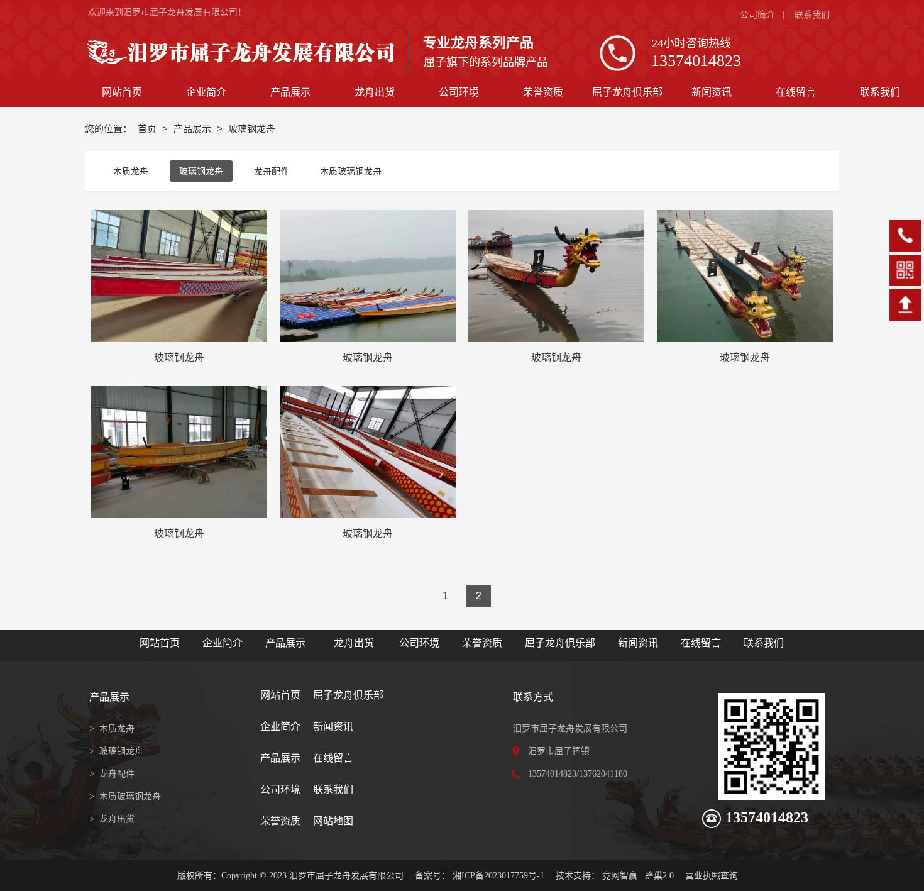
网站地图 (333, 821)
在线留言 (701, 643)
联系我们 (812, 14)
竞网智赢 (619, 875)
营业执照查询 (711, 875)
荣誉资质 (482, 643)
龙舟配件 (271, 171)
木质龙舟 (130, 171)
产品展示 (193, 128)
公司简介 (757, 14)
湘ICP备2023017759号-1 (498, 875)
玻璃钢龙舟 (201, 171)
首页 (148, 128)
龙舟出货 (354, 643)
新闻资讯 (639, 643)
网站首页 (160, 643)
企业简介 (222, 643)
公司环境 (419, 643)
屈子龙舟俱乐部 (560, 643)
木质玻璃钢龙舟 (351, 171)
